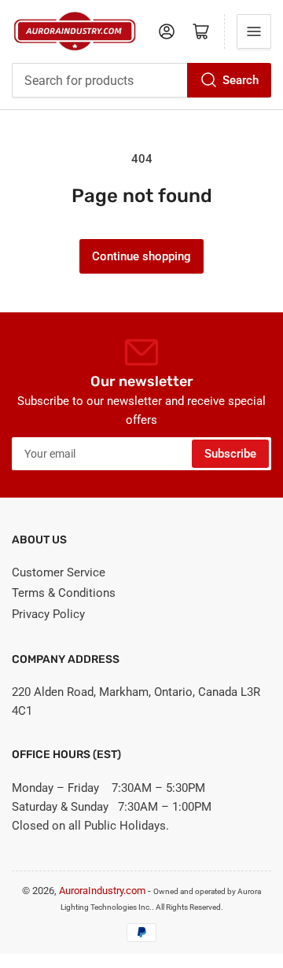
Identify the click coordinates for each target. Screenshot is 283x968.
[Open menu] (254, 31)
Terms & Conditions (64, 593)
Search (240, 80)
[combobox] (141, 80)
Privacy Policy (48, 614)
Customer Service (58, 572)
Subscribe (230, 454)
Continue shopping (141, 256)
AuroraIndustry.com (102, 890)
